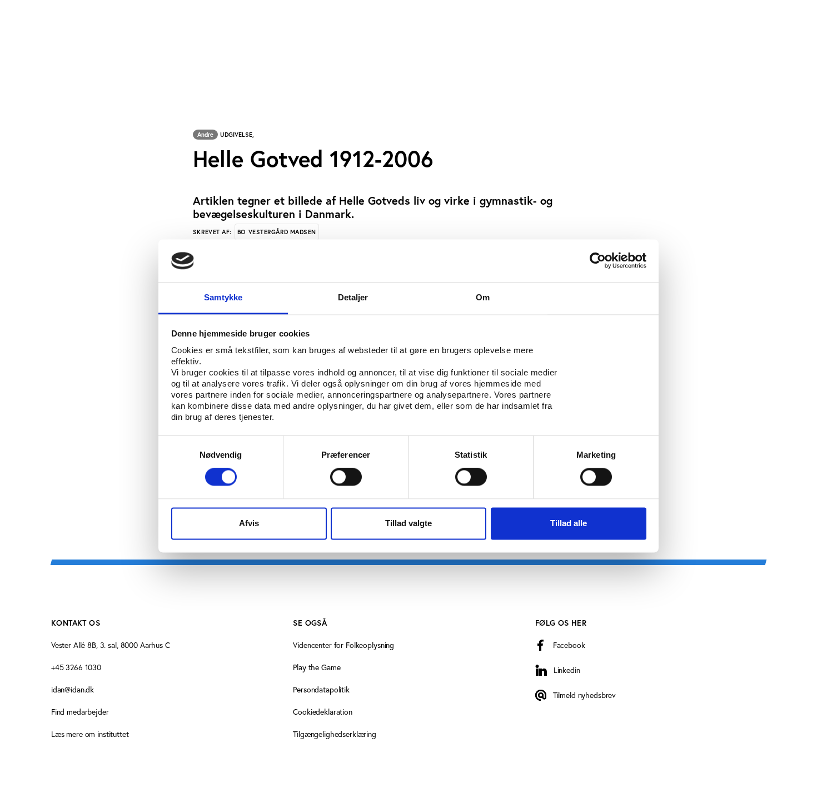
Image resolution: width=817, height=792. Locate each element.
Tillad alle (568, 523)
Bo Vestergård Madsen (276, 232)
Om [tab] (483, 297)
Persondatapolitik (321, 689)
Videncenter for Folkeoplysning (343, 645)
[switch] (346, 477)
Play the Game (316, 667)
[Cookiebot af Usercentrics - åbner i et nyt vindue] (597, 261)
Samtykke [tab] (223, 297)
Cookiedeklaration (322, 711)
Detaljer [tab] (353, 297)
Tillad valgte (408, 523)
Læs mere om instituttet (90, 734)
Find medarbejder (80, 711)
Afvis (249, 523)
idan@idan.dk (72, 689)
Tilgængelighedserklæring (334, 734)
